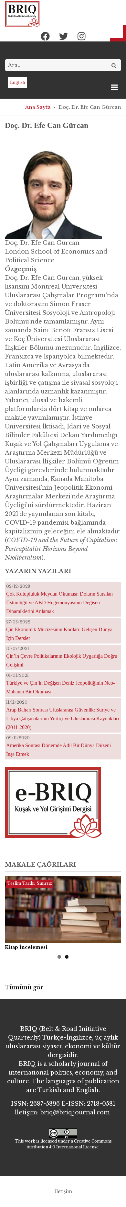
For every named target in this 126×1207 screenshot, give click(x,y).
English (17, 82)
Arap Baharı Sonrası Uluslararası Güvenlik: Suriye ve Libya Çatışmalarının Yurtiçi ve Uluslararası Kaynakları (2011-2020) (62, 718)
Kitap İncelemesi (26, 947)
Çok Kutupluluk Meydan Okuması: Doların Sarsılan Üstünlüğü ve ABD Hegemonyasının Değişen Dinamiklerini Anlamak (59, 602)
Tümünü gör (24, 987)
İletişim (63, 1191)
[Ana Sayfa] (22, 14)
